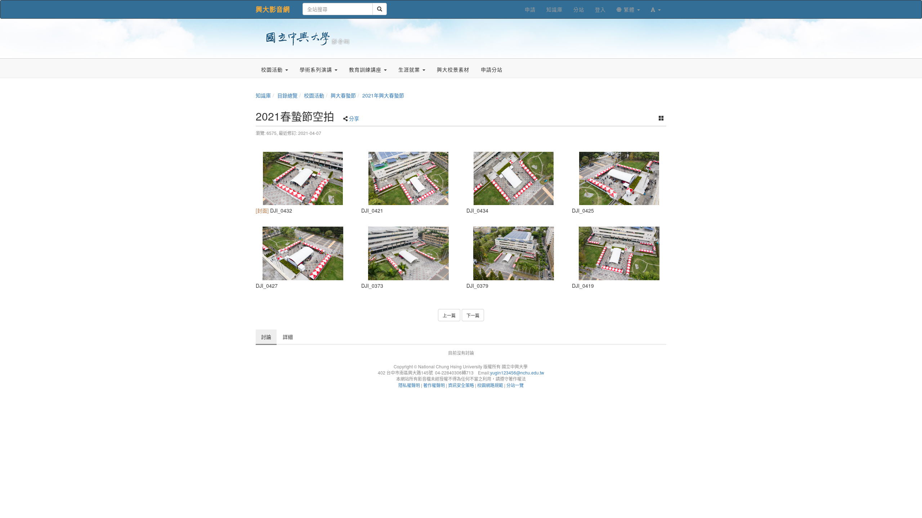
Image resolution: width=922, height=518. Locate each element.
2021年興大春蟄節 (383, 95)
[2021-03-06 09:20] (303, 178)
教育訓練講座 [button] (366, 69)
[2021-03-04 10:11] (408, 253)
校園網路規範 (490, 385)
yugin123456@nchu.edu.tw (517, 372)
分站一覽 (515, 385)
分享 (354, 118)
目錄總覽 (287, 95)
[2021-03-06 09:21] (513, 178)
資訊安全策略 (461, 385)
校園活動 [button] (273, 69)
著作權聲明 (434, 385)
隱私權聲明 (409, 385)
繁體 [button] (629, 9)
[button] (655, 9)
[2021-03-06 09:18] (303, 253)
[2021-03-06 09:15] (408, 178)
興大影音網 (273, 9)
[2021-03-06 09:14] (619, 253)
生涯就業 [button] (410, 69)
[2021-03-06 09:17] (619, 178)
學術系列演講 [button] (317, 69)
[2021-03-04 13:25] (513, 253)
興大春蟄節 (343, 95)
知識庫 (263, 95)
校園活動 (314, 95)
